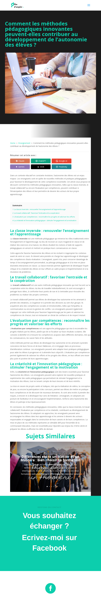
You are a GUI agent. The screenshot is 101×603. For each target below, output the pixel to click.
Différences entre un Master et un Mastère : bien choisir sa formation (50, 458)
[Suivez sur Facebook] (50, 588)
